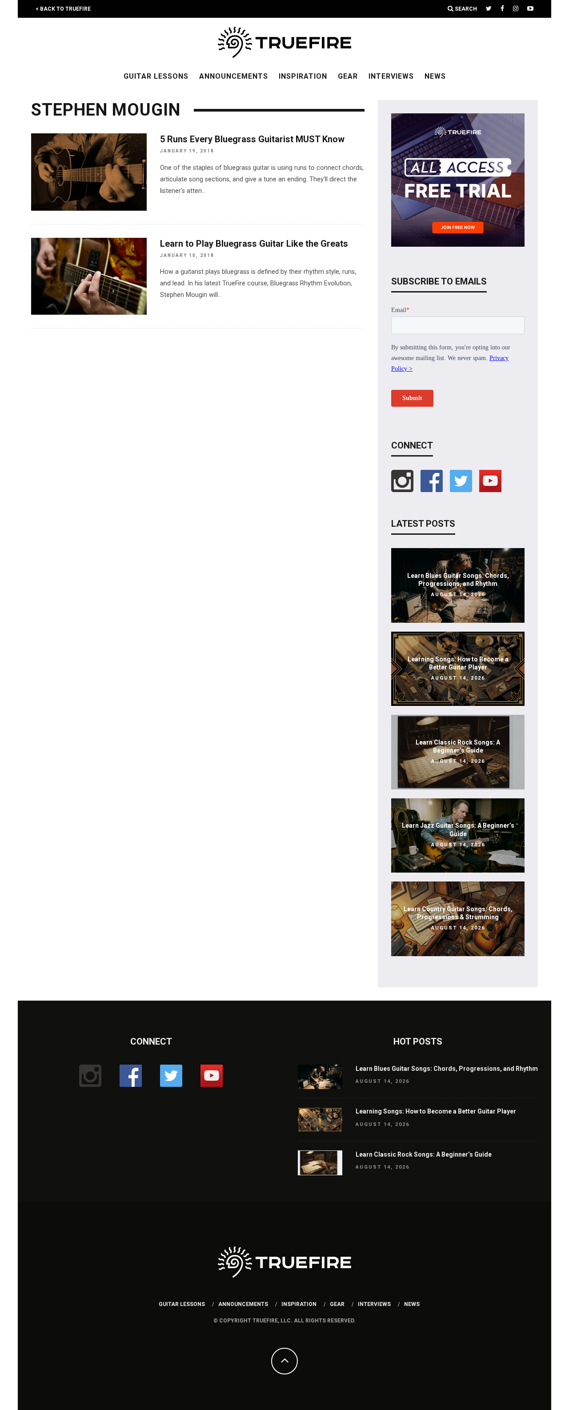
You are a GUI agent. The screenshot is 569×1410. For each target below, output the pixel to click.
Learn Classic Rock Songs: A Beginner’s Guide (424, 1154)
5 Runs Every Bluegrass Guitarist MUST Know (252, 139)
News (435, 76)
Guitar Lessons (156, 76)
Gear (348, 76)
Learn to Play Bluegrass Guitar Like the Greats (254, 243)
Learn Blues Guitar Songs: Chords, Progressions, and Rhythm (447, 1068)
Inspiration (303, 76)
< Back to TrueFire (63, 9)
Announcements (233, 76)
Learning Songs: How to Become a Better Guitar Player (436, 1111)
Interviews (391, 76)
